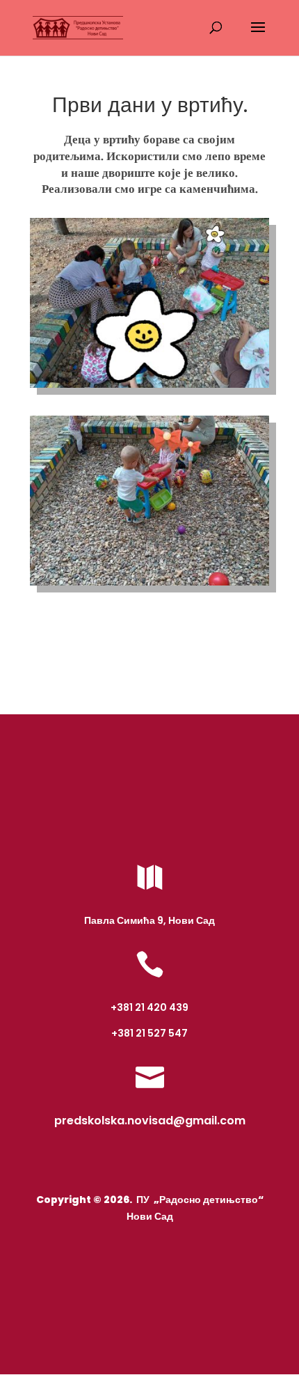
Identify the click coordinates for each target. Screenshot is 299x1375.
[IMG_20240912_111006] (149, 388)
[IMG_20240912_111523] (149, 585)
